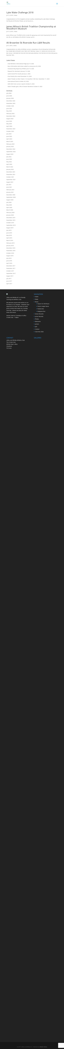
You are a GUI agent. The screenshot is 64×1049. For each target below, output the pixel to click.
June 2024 (9, 121)
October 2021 (10, 177)
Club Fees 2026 (39, 331)
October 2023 (10, 131)
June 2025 (9, 108)
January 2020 (10, 215)
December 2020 (10, 195)
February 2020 (10, 212)
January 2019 (10, 245)
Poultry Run (41, 309)
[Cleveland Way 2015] (45, 502)
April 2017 (9, 283)
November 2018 (10, 250)
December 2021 (10, 172)
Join (36, 326)
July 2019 (8, 230)
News (15, 15)
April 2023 (9, 139)
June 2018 (9, 260)
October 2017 (10, 271)
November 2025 (10, 103)
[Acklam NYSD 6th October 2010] (45, 874)
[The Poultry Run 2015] (45, 455)
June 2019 (9, 233)
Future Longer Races (43, 306)
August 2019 (9, 228)
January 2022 (10, 169)
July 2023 (8, 134)
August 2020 (9, 200)
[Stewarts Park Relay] (45, 409)
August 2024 (9, 118)
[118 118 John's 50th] (45, 735)
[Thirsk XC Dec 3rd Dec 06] (45, 967)
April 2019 (9, 238)
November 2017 (10, 268)
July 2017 (8, 278)
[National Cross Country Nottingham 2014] (45, 595)
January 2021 (10, 192)
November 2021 (10, 174)
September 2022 (11, 151)
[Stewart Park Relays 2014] (45, 548)
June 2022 (9, 159)
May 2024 (9, 123)
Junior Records (39, 316)
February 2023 (10, 144)
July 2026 (8, 93)
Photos (37, 319)
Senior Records (39, 314)
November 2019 (10, 220)
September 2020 (11, 197)
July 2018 (8, 258)
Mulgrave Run (41, 311)
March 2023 (9, 141)
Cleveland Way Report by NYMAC (17, 68)
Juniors (37, 324)
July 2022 (8, 156)
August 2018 (9, 255)
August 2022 (9, 154)
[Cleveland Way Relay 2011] (45, 828)
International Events (13, 81)
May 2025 (9, 111)
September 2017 (11, 273)
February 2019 (10, 243)
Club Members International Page (17, 63)
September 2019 (11, 225)
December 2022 (10, 149)
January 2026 (10, 98)
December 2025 (10, 101)
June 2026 (9, 96)
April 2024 (9, 126)
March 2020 (9, 210)
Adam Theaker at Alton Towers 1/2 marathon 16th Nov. (23, 79)
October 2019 (10, 222)
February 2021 (10, 189)
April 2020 (9, 207)
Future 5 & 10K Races (43, 304)
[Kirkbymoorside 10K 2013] (45, 781)
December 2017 (10, 266)
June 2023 (9, 136)
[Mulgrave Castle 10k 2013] (45, 641)
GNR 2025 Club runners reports (16, 84)
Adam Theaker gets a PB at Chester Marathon (20, 86)
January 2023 (10, 146)
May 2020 (9, 205)
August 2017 (9, 276)
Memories (38, 321)
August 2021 (9, 182)
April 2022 (9, 164)
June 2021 (9, 187)
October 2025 (10, 106)
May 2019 (9, 235)
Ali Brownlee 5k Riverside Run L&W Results (28, 42)
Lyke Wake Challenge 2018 (19, 12)
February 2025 (10, 113)
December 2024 (10, 116)
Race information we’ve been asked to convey (20, 66)
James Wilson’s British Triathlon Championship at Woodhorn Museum (31, 27)
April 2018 (9, 263)
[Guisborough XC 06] (45, 1014)
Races (36, 302)
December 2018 (10, 248)
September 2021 (11, 179)
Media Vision (43, 1047)
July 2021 (8, 184)
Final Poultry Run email (14, 76)
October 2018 (10, 253)
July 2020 (8, 202)
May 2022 (9, 162)
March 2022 (9, 167)
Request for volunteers (14, 71)
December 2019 (10, 217)
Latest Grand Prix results (14, 74)
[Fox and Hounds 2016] (45, 362)
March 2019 (9, 240)
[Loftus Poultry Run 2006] (45, 921)
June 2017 (9, 281)
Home (36, 296)
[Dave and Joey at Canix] (45, 688)
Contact (37, 329)
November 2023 (10, 129)
